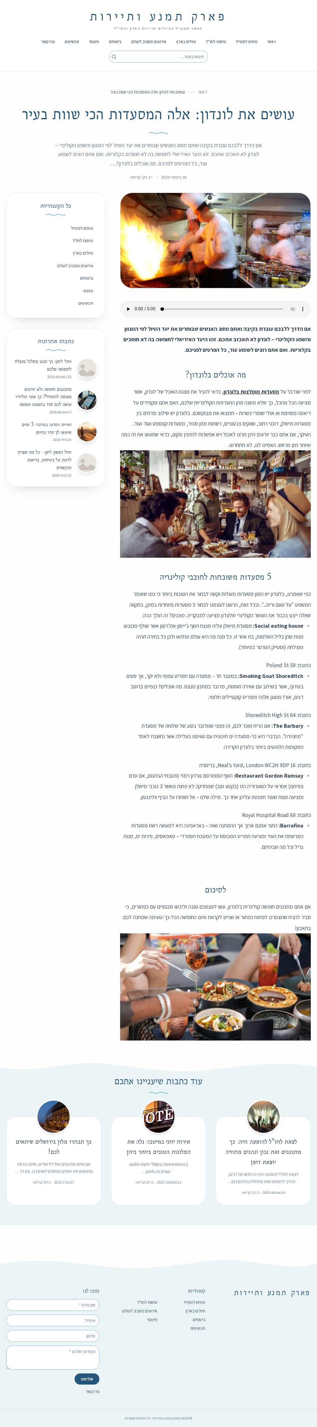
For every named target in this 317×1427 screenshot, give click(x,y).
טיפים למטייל (247, 41)
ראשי (271, 41)
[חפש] (113, 56)
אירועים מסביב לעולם (148, 41)
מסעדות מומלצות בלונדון (251, 391)
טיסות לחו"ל (216, 41)
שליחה (87, 1379)
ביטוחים (115, 41)
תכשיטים (72, 41)
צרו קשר (48, 41)
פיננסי (94, 41)
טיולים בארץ (186, 41)
